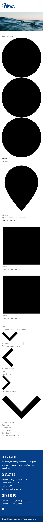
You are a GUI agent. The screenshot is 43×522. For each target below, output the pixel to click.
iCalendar (5, 425)
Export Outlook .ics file (10, 435)
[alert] (21, 246)
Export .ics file (7, 433)
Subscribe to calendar (10, 392)
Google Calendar (8, 422)
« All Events (6, 161)
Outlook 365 (6, 427)
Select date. (22, 329)
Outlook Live (6, 430)
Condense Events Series (12, 346)
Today (4, 326)
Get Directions (20, 218)
